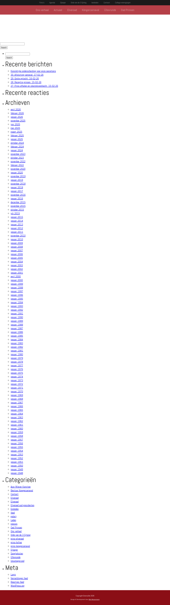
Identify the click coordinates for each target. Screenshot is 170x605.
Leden (13, 520)
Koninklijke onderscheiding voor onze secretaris (33, 71)
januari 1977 (17, 365)
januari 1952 (17, 458)
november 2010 (18, 235)
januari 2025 (17, 139)
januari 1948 (17, 473)
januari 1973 (17, 380)
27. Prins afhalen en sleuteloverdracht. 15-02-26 (34, 86)
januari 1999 (17, 284)
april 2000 (16, 276)
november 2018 (18, 183)
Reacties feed (17, 582)
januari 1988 (17, 324)
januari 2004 (17, 261)
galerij (14, 516)
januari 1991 (17, 313)
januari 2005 (17, 258)
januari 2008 (17, 246)
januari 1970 (17, 391)
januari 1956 (17, 443)
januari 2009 (17, 243)
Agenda (52, 2)
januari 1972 (17, 384)
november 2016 (18, 194)
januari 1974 (17, 376)
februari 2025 (17, 135)
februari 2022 (17, 165)
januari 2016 (17, 198)
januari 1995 (17, 298)
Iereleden (95, 2)
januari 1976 (17, 369)
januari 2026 (17, 117)
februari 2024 (17, 146)
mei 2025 (15, 128)
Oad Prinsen (127, 10)
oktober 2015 (17, 209)
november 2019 (18, 176)
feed (13, 512)
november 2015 (18, 206)
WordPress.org (17, 585)
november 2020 (18, 169)
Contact (107, 2)
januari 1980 (17, 354)
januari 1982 (17, 347)
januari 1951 (17, 462)
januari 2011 (17, 232)
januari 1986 (17, 332)
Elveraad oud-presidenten (22, 505)
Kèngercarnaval (90, 10)
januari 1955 (17, 447)
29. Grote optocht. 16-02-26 (25, 78)
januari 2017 (17, 191)
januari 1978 (17, 361)
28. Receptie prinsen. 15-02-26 (26, 82)
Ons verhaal (42, 10)
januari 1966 (17, 406)
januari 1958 (17, 436)
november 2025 (18, 120)
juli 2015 (15, 213)
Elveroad (72, 10)
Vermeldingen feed (19, 578)
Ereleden (15, 509)
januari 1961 (17, 425)
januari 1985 (17, 335)
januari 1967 (17, 402)
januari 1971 (17, 387)
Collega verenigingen (123, 2)
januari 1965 (17, 410)
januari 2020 (17, 172)
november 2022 (18, 161)
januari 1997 (17, 291)
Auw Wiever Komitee (21, 486)
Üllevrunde (110, 10)
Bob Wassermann (94, 599)
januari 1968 (17, 399)
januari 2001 (17, 272)
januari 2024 (17, 150)
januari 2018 (17, 187)
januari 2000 (17, 280)
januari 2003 (17, 265)
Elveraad (15, 498)
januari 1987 (17, 328)
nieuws (14, 523)
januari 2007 (17, 250)
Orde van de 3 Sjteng (21, 535)
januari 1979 (17, 358)
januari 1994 (17, 302)
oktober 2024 (17, 143)
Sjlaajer (63, 2)
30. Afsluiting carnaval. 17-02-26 (27, 74)
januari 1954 (17, 450)
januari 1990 (17, 317)
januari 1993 (17, 306)
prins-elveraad (17, 538)
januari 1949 (17, 469)
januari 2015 (17, 217)
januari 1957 (17, 439)
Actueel (58, 10)
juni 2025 (15, 124)
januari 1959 (17, 432)
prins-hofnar (16, 542)
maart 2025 (16, 131)
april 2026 (16, 109)
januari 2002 (17, 269)
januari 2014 (17, 220)
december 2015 (18, 202)
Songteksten (17, 553)
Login (13, 574)
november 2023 (18, 154)
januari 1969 (17, 395)
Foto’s (41, 2)
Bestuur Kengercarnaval (22, 490)
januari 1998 (17, 287)
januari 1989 (17, 321)
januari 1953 (17, 454)
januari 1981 (17, 350)
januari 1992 (17, 310)
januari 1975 (17, 373)
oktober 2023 (17, 157)
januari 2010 (17, 239)
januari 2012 (17, 228)
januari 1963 (17, 417)
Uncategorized (17, 561)
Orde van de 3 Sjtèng (78, 2)
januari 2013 (17, 224)
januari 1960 (17, 428)
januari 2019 (17, 180)
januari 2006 (17, 254)
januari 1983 (17, 343)
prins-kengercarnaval (20, 546)
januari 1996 (17, 295)
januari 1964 (17, 413)
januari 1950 (17, 465)
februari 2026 (17, 113)
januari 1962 (17, 421)
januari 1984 (17, 339)
